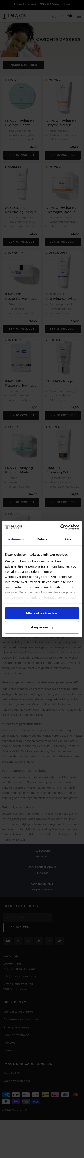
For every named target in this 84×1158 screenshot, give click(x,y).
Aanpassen (39, 627)
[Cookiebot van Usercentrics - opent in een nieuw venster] (60, 527)
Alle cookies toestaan (42, 613)
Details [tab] (42, 539)
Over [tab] (69, 539)
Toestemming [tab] (15, 539)
